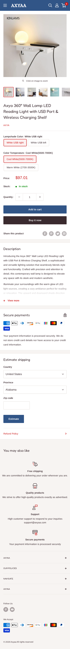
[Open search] (50, 5)
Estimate (13, 418)
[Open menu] (5, 5)
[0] (64, 5)
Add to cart (35, 209)
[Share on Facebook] (44, 233)
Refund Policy (10, 433)
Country (7, 367)
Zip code (8, 398)
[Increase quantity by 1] (39, 197)
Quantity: (8, 197)
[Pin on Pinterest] (51, 233)
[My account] (57, 5)
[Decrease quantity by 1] (19, 197)
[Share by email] (64, 233)
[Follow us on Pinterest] (5, 609)
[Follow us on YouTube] (12, 609)
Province (8, 382)
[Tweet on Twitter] (57, 233)
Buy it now (35, 220)
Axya (6, 125)
